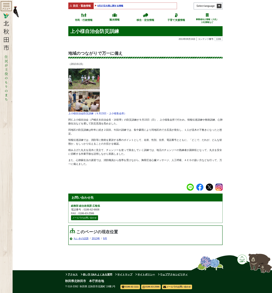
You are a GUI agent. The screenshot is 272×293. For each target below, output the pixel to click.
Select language (205, 6)
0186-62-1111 (132, 286)
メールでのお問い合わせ (84, 217)
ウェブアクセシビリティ (174, 274)
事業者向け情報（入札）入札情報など (207, 20)
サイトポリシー (146, 274)
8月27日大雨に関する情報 (110, 5)
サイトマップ (124, 274)
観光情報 (115, 19)
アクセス (73, 274)
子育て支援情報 (176, 20)
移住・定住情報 (145, 20)
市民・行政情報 (84, 20)
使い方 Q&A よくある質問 (97, 274)
